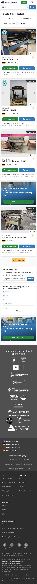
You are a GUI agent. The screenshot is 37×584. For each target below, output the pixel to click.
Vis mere (19, 311)
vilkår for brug (17, 580)
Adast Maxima (27, 464)
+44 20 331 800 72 (12, 441)
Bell (4, 300)
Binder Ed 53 (7, 304)
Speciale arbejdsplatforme (15, 469)
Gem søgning (19, 260)
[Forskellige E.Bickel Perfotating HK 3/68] (18, 220)
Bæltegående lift (12, 459)
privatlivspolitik (6, 580)
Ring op (28, 68)
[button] (35, 2)
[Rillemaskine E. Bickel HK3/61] (18, 93)
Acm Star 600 (9, 464)
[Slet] (27, 7)
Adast (28, 469)
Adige (18, 464)
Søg (33, 7)
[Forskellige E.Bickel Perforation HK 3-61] (18, 144)
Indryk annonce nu (19, 202)
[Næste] (34, 42)
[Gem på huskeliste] (33, 57)
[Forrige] (3, 42)
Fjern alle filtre (10, 23)
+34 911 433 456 (11, 451)
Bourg (5, 307)
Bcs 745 (5, 296)
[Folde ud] (18, 76)
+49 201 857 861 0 (12, 444)
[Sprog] (32, 2)
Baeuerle (6, 292)
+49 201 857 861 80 (13, 447)
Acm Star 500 (25, 459)
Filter (11, 18)
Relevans (27, 18)
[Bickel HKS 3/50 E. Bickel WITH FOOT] (18, 42)
